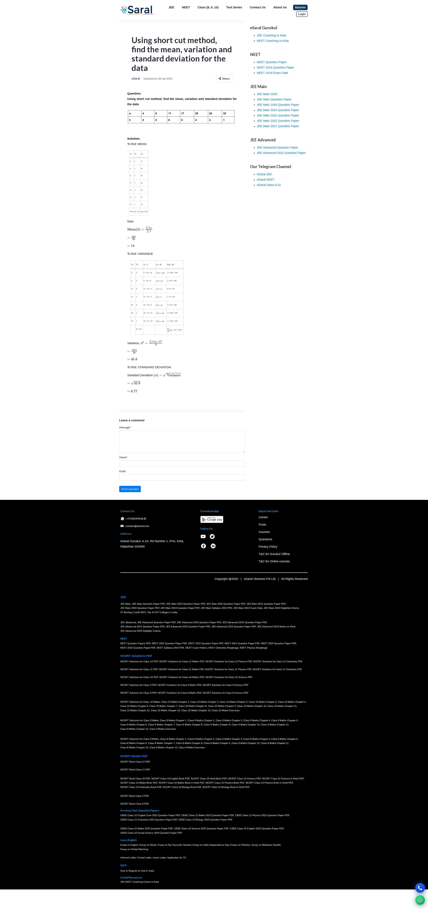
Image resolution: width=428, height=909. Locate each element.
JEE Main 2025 (267, 94)
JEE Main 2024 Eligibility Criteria (281, 608)
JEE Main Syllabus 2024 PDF (216, 608)
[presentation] (140, 229)
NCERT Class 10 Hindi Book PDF (209, 778)
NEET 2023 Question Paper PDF (169, 643)
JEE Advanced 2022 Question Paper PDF (245, 622)
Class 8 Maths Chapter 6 (133, 743)
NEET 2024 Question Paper (275, 67)
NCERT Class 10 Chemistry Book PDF (141, 787)
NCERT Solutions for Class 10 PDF (139, 677)
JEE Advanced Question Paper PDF (156, 622)
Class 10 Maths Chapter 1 (175, 702)
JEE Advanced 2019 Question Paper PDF (234, 626)
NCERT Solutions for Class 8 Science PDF (226, 693)
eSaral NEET (265, 179)
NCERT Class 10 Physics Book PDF (225, 783)
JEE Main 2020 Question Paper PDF (139, 608)
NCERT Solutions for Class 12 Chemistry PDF (278, 661)
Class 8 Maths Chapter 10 (245, 743)
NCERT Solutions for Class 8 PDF (138, 693)
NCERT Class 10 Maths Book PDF (138, 783)
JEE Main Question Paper (274, 99)
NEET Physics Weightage (254, 648)
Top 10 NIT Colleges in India (162, 612)
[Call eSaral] (420, 888)
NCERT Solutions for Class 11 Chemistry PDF (277, 669)
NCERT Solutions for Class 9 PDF (138, 685)
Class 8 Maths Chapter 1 (173, 739)
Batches (300, 7)
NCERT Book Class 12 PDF (135, 761)
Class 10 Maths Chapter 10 (251, 706)
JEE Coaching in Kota (271, 35)
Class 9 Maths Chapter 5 (284, 720)
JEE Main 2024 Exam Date (248, 608)
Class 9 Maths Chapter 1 (173, 720)
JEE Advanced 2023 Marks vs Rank (276, 626)
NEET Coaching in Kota (273, 40)
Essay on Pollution (240, 845)
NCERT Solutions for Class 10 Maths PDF (181, 677)
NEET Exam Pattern (196, 648)
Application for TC (176, 857)
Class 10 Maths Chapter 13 (165, 710)
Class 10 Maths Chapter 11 (282, 706)
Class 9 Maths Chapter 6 (133, 724)
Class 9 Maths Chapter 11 (275, 724)
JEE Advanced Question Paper (277, 147)
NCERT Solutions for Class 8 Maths (139, 739)
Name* (123, 457)
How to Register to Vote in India (137, 871)
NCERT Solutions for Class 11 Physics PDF (228, 669)
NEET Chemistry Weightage (223, 648)
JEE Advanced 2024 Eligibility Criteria (140, 631)
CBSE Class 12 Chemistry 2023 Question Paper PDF (148, 819)
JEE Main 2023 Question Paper (278, 115)
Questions (265, 539)
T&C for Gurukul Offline (274, 554)
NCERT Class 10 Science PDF (244, 778)
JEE (171, 7)
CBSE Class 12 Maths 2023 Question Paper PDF (207, 815)
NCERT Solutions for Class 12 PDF (139, 661)
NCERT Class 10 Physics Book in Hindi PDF (269, 783)
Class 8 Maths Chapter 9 (217, 743)
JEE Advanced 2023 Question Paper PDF (199, 622)
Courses (264, 532)
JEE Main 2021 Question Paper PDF (266, 603)
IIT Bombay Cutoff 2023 (133, 612)
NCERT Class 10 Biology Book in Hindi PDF (226, 787)
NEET (186, 7)
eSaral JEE (264, 174)
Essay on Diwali (147, 845)
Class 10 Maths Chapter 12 (134, 710)
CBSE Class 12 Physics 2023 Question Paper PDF (262, 815)
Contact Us (258, 7)
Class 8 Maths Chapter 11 (275, 743)
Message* (125, 427)
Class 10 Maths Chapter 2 (204, 702)
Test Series (234, 7)
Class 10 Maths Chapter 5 (292, 702)
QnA (123, 865)
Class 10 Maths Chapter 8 (192, 706)
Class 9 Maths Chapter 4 (256, 720)
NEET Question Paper (272, 62)
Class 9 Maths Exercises (162, 729)
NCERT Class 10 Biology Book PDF (182, 787)
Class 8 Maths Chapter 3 (229, 739)
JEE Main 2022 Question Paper (278, 120)
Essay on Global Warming (134, 849)
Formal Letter (144, 857)
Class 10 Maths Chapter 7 (163, 706)
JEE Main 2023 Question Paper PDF (185, 603)
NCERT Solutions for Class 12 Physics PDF (228, 661)
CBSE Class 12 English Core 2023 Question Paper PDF (150, 815)
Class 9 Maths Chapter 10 (245, 724)
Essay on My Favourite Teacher (174, 845)
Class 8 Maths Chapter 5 (284, 739)
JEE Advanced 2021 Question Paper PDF (142, 626)
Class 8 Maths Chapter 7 (161, 743)
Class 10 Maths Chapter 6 (134, 706)
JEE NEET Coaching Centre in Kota (139, 882)
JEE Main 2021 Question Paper (278, 126)
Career (263, 517)
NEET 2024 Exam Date (272, 73)
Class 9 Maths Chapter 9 (217, 724)
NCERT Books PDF (134, 756)
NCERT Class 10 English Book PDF (170, 778)
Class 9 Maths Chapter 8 (189, 724)
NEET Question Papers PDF (135, 643)
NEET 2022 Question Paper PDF (205, 643)
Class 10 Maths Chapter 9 (222, 706)
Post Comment (130, 489)
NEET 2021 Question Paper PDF (242, 643)
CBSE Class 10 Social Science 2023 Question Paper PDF (151, 833)
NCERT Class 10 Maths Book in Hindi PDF (181, 783)
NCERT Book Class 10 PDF (135, 778)
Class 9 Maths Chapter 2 (201, 720)
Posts (262, 524)
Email (122, 471)
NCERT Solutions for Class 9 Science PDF (226, 685)
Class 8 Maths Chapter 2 (201, 739)
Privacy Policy (268, 546)
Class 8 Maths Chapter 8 (189, 743)
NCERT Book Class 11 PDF (135, 769)
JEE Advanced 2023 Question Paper (281, 153)
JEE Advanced (128, 622)
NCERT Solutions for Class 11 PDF (139, 669)
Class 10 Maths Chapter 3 (233, 702)
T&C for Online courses (274, 561)
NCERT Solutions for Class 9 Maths (139, 720)
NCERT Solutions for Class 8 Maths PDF (179, 693)
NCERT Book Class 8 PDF (134, 804)
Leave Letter (159, 857)
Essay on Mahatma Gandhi (266, 845)
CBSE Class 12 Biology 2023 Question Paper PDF (205, 819)
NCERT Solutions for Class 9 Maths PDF (179, 685)
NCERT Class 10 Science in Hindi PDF (283, 778)
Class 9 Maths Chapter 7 (161, 724)
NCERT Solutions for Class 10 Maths (140, 702)
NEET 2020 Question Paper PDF (278, 643)
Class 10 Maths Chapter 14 (195, 710)
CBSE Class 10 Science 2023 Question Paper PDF (201, 828)
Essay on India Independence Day (211, 845)
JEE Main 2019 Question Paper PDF (180, 608)
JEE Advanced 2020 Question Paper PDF (188, 626)
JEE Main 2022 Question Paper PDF (225, 603)
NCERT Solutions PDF (136, 656)
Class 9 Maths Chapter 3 (229, 720)
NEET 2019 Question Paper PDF (137, 648)
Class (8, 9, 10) (208, 7)
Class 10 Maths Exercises (226, 710)
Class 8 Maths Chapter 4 (256, 739)
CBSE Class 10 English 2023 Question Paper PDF (257, 828)
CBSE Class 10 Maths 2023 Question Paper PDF (146, 828)
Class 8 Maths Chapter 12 (134, 747)
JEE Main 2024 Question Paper (278, 110)
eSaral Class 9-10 (269, 185)
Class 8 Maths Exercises (192, 747)
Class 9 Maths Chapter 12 (134, 729)
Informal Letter (128, 857)
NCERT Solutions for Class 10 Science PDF (229, 677)
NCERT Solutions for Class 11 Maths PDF (181, 669)
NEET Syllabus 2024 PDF (170, 648)
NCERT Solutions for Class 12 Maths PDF (181, 661)
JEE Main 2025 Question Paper (278, 104)
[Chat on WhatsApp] (420, 900)
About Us (280, 7)
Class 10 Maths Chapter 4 (263, 702)
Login (302, 14)
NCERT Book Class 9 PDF (134, 796)
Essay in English (129, 845)
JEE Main (125, 603)
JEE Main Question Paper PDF (148, 603)
